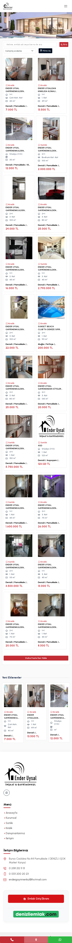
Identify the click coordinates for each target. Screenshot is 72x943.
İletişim (10, 838)
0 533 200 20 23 (19, 873)
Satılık (9, 823)
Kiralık (9, 828)
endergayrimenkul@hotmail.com (28, 879)
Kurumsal (11, 817)
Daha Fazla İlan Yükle (36, 658)
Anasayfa (11, 812)
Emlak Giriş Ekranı (38, 898)
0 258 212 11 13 (17, 868)
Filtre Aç (46, 51)
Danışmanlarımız (15, 833)
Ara (65, 44)
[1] (66, 6)
